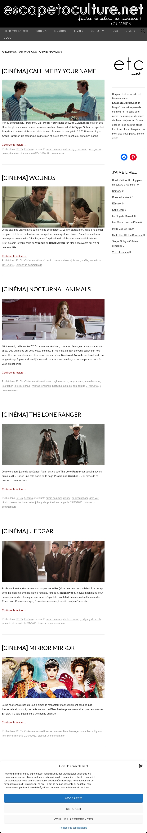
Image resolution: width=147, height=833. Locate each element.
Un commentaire (56, 153)
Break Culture (119, 180)
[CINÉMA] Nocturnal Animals (46, 289)
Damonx (116, 191)
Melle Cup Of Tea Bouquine (127, 235)
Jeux (115, 31)
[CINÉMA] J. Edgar (27, 531)
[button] (141, 766)
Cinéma (41, 31)
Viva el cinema (120, 252)
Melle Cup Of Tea (121, 228)
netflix (85, 260)
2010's (19, 149)
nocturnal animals (62, 385)
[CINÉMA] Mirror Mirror (38, 647)
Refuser (73, 808)
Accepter (73, 798)
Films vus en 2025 (16, 31)
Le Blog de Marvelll (122, 216)
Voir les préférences (73, 819)
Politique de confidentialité (73, 828)
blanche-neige (70, 731)
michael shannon (41, 385)
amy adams (76, 381)
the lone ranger (58, 502)
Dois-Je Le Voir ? (121, 197)
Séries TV (97, 31)
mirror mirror (14, 735)
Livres (78, 31)
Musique (60, 31)
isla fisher (7, 385)
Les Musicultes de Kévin (126, 222)
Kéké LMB (118, 209)
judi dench (95, 619)
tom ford (77, 385)
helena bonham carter (22, 502)
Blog (7, 37)
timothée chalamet (19, 153)
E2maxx (116, 203)
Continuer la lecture (14, 144)
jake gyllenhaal (22, 385)
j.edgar (84, 619)
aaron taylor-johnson (57, 381)
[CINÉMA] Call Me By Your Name (49, 70)
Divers (130, 31)
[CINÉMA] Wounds (28, 177)
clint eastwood (71, 619)
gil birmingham (80, 498)
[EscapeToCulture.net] (73, 14)
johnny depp (42, 502)
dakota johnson (71, 260)
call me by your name (75, 149)
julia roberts (86, 731)
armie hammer (54, 149)
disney (66, 498)
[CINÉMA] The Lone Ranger (41, 414)
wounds (94, 260)
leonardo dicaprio (11, 623)
